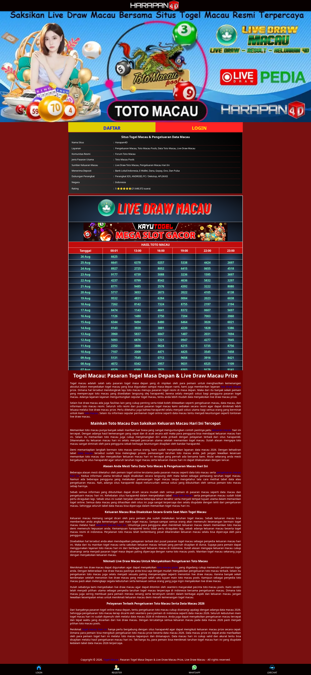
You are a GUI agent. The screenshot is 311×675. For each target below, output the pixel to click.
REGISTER (117, 672)
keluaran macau (221, 430)
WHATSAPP (194, 672)
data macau (85, 453)
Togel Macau (111, 659)
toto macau (91, 413)
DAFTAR (112, 128)
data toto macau (183, 495)
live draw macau (231, 386)
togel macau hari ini (94, 629)
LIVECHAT (272, 672)
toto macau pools (167, 567)
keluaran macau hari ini (111, 525)
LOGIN (199, 128)
